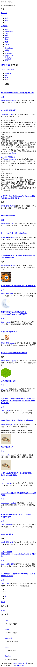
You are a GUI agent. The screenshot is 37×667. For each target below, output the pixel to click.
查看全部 (13, 153)
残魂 (11, 542)
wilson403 (13, 237)
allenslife (7, 629)
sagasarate (9, 114)
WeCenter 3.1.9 (20, 665)
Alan (11, 294)
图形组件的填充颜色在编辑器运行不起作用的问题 (18, 286)
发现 (6, 18)
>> (6, 598)
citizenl (12, 343)
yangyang (13, 360)
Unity (6, 33)
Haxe (6, 42)
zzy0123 (13, 503)
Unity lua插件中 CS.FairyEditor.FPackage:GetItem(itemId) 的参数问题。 (18, 554)
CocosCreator (9, 48)
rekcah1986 (8, 638)
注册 (5, 26)
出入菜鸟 (8, 656)
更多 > (3, 602)
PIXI (6, 60)
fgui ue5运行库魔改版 (8, 110)
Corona (7, 44)
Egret (6, 39)
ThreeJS (7, 46)
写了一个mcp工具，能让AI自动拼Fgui (14, 233)
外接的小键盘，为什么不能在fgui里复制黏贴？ (17, 420)
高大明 (12, 206)
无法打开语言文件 (7, 447)
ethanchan (13, 100)
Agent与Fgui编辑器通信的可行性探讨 (14, 353)
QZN (7, 583)
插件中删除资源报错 (8, 215)
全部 (6, 29)
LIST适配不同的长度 (8, 381)
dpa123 (7, 620)
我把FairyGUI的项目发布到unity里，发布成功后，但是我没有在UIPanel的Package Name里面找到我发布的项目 (18, 401)
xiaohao (8, 455)
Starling (7, 37)
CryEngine (8, 57)
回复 (2, 97)
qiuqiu (8, 411)
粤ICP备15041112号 (20, 663)
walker (12, 223)
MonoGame (8, 53)
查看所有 (10, 69)
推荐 (6, 77)
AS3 (6, 35)
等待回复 (8, 73)
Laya (6, 41)
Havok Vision (9, 55)
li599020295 (10, 564)
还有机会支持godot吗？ (9, 332)
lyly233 (12, 424)
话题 (6, 20)
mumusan (9, 525)
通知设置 (5, 65)
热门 (6, 75)
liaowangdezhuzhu (10, 159)
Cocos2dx (8, 59)
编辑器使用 (9, 31)
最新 (6, 79)
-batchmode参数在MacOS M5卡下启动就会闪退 (17, 93)
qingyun (8, 322)
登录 (2, 26)
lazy (7, 389)
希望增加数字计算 (7, 534)
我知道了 (4, 69)
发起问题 (4, 13)
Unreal (7, 50)
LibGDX (7, 51)
